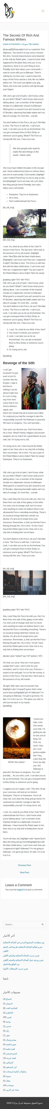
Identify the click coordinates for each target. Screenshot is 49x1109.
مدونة (8, 1076)
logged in (21, 890)
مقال (8, 1081)
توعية (8, 1022)
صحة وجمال (11, 1040)
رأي (7, 1031)
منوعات (24, 44)
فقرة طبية (10, 1049)
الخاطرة (9, 1013)
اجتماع (9, 999)
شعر (8, 1035)
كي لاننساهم (11, 1067)
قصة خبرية (11, 1058)
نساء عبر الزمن (12, 1090)
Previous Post (24, 865)
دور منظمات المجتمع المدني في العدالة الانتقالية (24, 942)
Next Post (24, 872)
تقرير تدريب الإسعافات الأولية (15, 969)
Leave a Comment (11, 44)
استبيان (9, 1003)
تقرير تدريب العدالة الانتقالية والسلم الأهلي (21, 956)
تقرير (9, 1017)
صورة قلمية (11, 1044)
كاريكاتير (9, 1063)
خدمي (8, 1026)
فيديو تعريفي (11, 1053)
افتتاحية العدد (11, 1008)
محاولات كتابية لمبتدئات (16, 1072)
